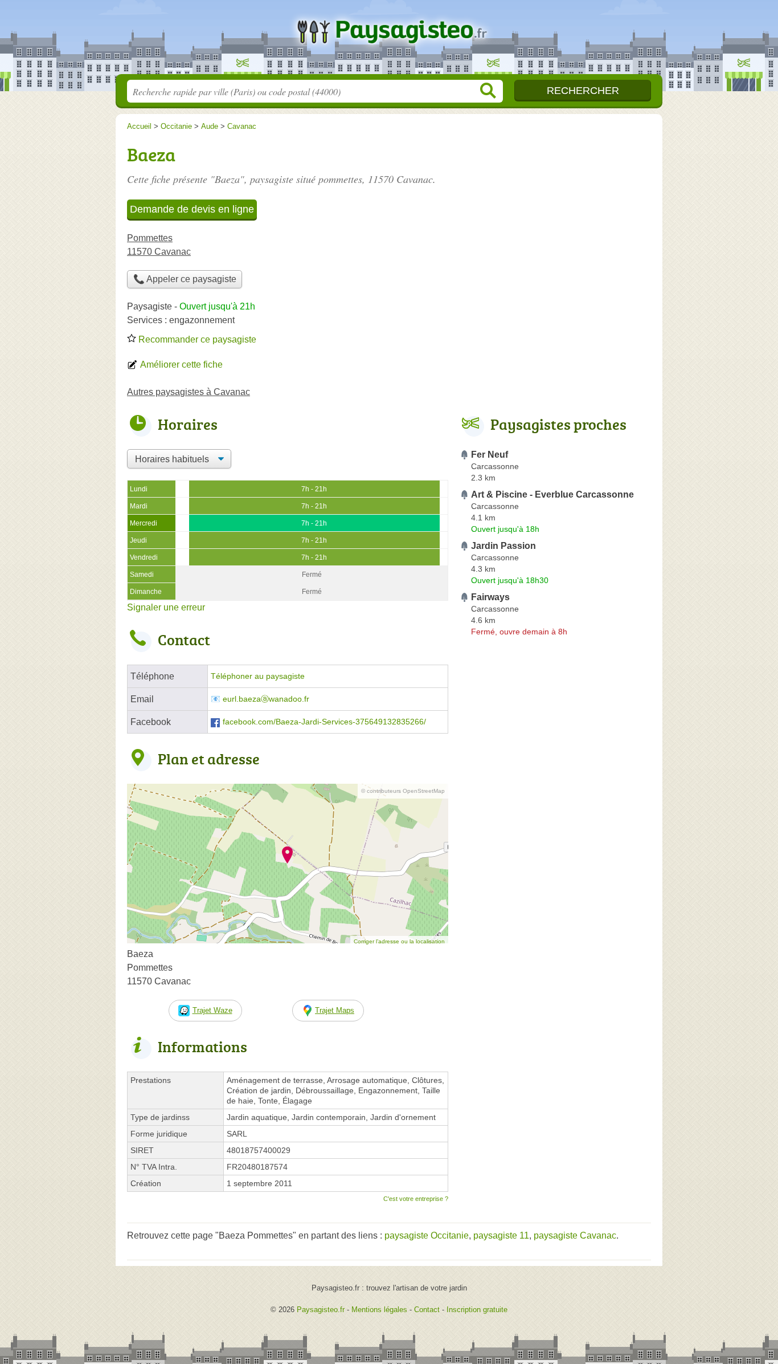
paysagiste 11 (501, 1235)
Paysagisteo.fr (389, 40)
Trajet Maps (334, 1010)
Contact (427, 1309)
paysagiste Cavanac (575, 1235)
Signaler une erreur (166, 607)
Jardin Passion (503, 546)
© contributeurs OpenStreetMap (403, 791)
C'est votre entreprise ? (415, 1198)
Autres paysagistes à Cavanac (188, 392)
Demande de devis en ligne (192, 209)
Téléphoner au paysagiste (258, 676)
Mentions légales (379, 1309)
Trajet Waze (212, 1010)
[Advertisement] (555, 906)
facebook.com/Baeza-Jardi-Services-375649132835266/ (324, 722)
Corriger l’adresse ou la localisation (399, 941)
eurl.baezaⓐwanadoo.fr (266, 699)
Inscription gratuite (477, 1309)
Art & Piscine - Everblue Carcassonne (552, 494)
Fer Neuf (489, 454)
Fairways (490, 597)
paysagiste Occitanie (426, 1235)
